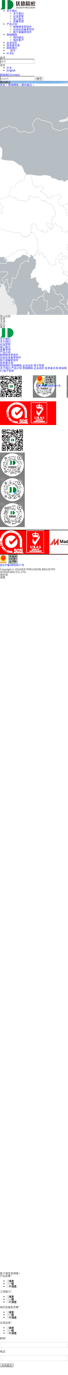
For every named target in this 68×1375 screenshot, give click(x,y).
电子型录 (39, 365)
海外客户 (18, 40)
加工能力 (18, 19)
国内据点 (18, 37)
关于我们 (12, 11)
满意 (11, 1281)
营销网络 (12, 34)
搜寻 (13, 50)
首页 (2, 85)
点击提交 (6, 1365)
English (11, 70)
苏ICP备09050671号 (48, 386)
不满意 (13, 1286)
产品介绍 (12, 24)
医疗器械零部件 (22, 32)
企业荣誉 (18, 16)
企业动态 (12, 42)
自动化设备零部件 (23, 29)
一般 (11, 1283)
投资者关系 (13, 45)
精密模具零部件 (22, 27)
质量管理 (18, 21)
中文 (9, 68)
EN (12, 53)
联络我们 (12, 48)
